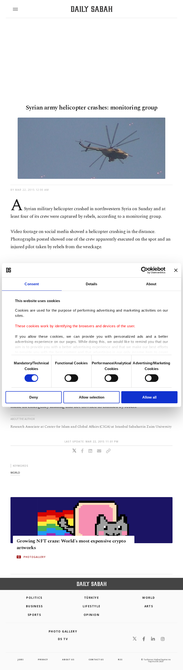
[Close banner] (176, 270)
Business (34, 606)
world (15, 472)
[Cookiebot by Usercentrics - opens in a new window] (144, 270)
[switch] (71, 378)
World (148, 598)
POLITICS (34, 598)
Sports (34, 615)
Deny (33, 397)
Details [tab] (91, 284)
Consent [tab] (32, 284)
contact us (96, 659)
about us (68, 659)
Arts (148, 606)
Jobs (20, 659)
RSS (120, 659)
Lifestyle (92, 606)
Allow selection (91, 397)
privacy (43, 659)
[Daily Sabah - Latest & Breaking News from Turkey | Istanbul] (91, 9)
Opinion (91, 615)
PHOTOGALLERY (35, 557)
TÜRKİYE (91, 598)
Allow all (149, 397)
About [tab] (151, 284)
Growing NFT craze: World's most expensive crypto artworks (71, 544)
